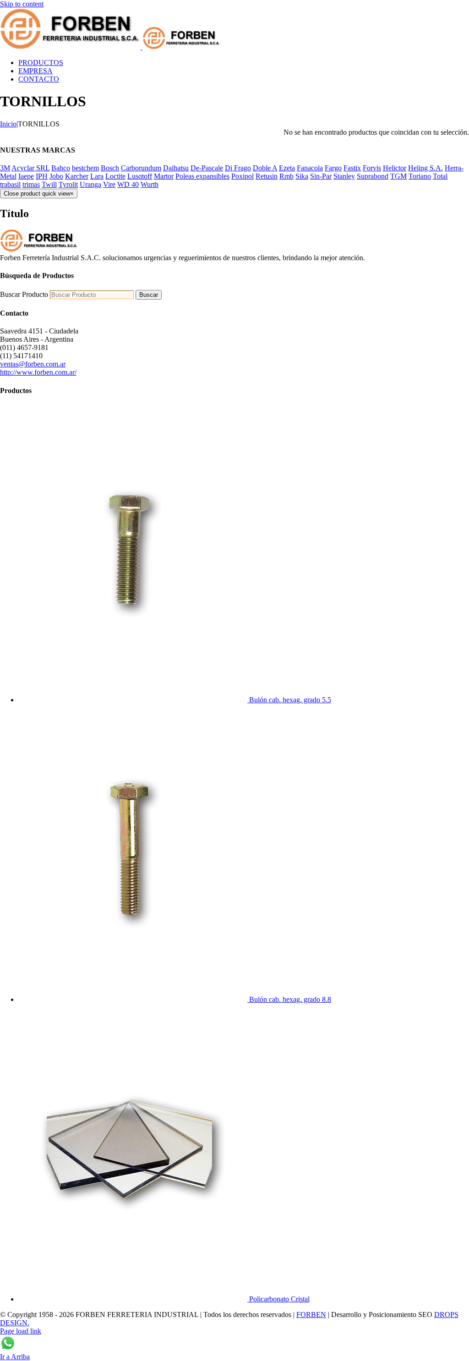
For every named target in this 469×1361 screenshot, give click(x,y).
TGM (398, 176)
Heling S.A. (425, 168)
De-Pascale (207, 168)
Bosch (110, 168)
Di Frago (238, 168)
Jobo (56, 176)
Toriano (420, 176)
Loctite (115, 176)
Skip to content (22, 4)
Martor (164, 176)
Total (440, 176)
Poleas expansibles (202, 176)
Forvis (372, 168)
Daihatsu (176, 168)
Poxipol (242, 176)
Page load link (20, 1331)
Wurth (149, 184)
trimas (31, 184)
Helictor (394, 168)
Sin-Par (321, 176)
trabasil (10, 184)
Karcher (76, 176)
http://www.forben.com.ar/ (38, 372)
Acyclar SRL (30, 168)
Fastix (352, 168)
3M (5, 168)
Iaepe (26, 176)
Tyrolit (68, 184)
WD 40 (128, 184)
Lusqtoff (139, 176)
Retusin (267, 176)
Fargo (333, 168)
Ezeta (287, 168)
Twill (49, 184)
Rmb (286, 176)
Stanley (344, 176)
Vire (109, 184)
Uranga (90, 184)
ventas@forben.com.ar (32, 364)
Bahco (60, 168)
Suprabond (372, 176)
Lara (97, 176)
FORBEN (311, 1314)
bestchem (85, 168)
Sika (301, 176)
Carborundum (141, 168)
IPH (42, 176)
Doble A (265, 168)
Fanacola (310, 168)
